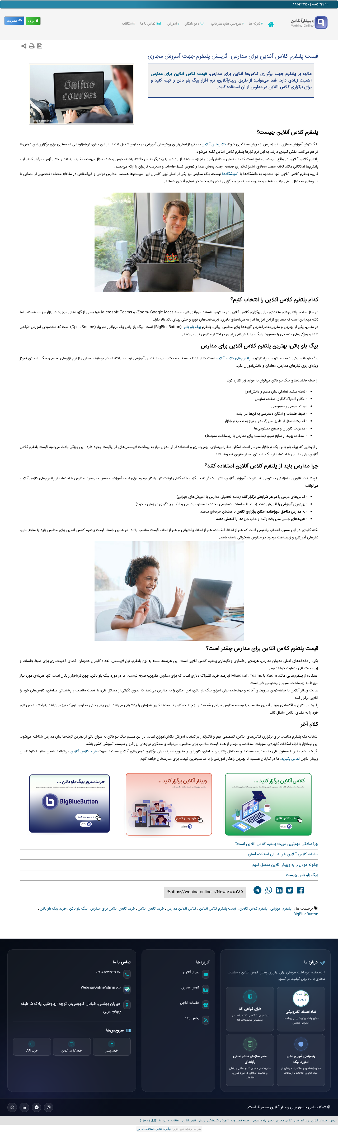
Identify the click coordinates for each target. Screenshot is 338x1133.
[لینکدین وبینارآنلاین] (24, 1107)
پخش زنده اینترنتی (263, 1120)
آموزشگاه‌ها (230, 174)
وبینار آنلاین (191, 972)
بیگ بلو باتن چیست (302, 875)
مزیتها (333, 1120)
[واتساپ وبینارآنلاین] (12, 1107)
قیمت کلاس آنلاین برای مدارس (179, 74)
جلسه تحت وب (240, 1120)
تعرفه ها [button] (254, 23)
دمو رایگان (192, 23)
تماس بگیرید (290, 759)
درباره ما (164, 1120)
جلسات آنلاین (189, 1003)
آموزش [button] (172, 23)
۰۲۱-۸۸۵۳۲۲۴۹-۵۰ (108, 972)
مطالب (175, 1120)
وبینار (202, 1120)
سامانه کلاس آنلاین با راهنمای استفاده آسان (283, 854)
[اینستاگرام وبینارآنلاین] (48, 1107)
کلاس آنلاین (189, 1120)
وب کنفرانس (301, 1120)
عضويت (12, 20)
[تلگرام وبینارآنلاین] (36, 1107)
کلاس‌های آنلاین (214, 144)
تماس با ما (148, 23)
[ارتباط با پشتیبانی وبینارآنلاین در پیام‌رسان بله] (127, 989)
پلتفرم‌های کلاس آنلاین (234, 358)
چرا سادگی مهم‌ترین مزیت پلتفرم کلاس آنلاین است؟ (276, 844)
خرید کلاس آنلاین (84, 751)
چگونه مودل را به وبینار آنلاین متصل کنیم (285, 865)
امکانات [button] (127, 23)
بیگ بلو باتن (191, 327)
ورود (32, 20)
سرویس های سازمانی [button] (226, 23)
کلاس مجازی (190, 987)
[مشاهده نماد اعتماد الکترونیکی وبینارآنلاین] (301, 998)
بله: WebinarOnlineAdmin (101, 987)
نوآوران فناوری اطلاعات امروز (154, 1128)
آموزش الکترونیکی (217, 1120)
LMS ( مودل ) (148, 1120)
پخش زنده (192, 1018)
